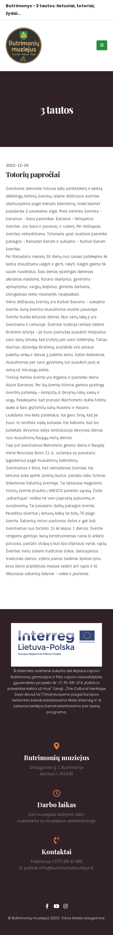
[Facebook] (47, 906)
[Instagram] (66, 906)
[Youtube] (56, 906)
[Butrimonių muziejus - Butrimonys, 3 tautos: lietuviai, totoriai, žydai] (23, 45)
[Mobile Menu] (101, 45)
